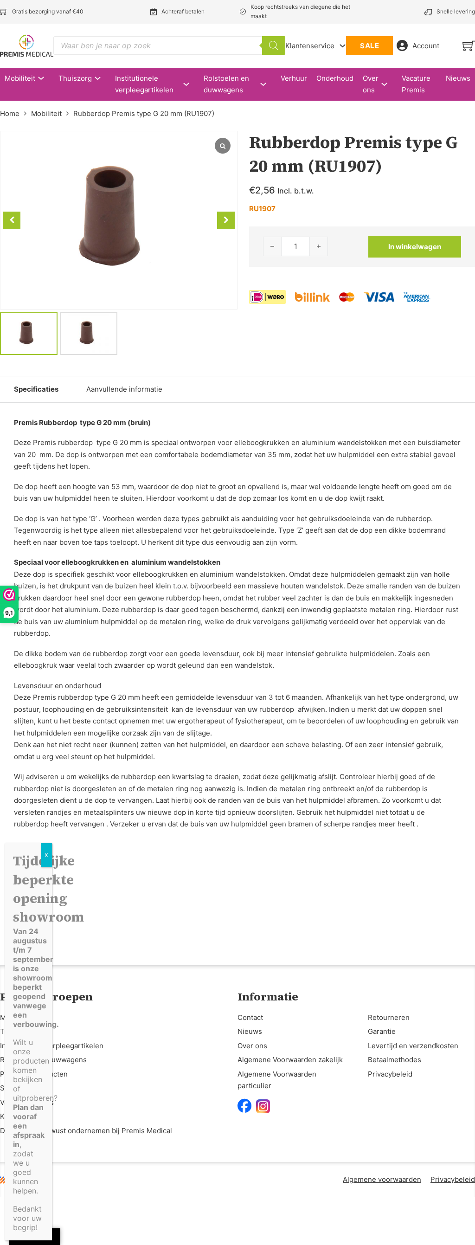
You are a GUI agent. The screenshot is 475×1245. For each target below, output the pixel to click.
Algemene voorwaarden (382, 1179)
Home (9, 113)
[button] (226, 220)
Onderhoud (334, 78)
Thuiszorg (75, 78)
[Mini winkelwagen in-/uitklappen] (468, 45)
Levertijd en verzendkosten (413, 1045)
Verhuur (294, 78)
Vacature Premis (416, 84)
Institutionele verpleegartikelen (144, 84)
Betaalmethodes (394, 1059)
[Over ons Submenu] (389, 84)
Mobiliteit (20, 78)
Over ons (371, 84)
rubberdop (138, 776)
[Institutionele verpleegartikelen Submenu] (191, 84)
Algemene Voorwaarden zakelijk (290, 1059)
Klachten (14, 1116)
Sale (7, 1088)
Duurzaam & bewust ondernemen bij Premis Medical (86, 1130)
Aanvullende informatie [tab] (124, 389)
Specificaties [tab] (36, 389)
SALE (369, 45)
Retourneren (389, 1017)
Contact (250, 1017)
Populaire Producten (34, 1074)
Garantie (382, 1031)
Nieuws (458, 78)
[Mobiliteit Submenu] (46, 78)
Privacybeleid (390, 1074)
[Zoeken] (273, 45)
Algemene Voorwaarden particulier (277, 1080)
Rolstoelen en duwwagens (226, 84)
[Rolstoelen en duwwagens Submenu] (268, 84)
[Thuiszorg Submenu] (102, 78)
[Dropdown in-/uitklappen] (342, 45)
